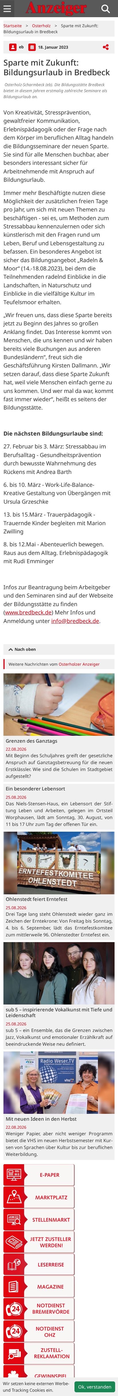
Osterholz (41, 25)
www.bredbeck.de (28, 612)
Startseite (12, 25)
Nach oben (24, 649)
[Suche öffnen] (108, 8)
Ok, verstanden (94, 1387)
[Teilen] (105, 47)
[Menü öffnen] (7, 8)
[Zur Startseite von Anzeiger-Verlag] (56, 8)
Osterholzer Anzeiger (79, 664)
